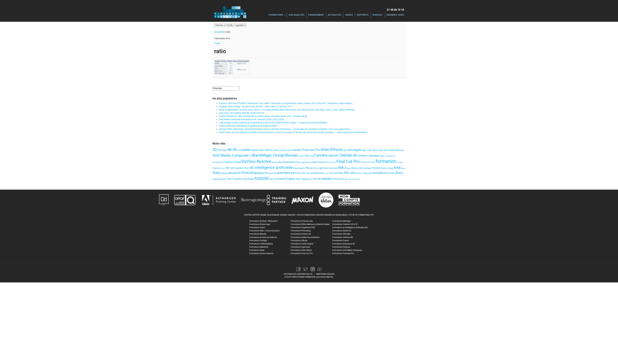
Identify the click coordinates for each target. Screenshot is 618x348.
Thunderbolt (248, 179)
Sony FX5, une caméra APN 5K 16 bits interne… (242, 113)
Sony (399, 173)
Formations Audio (257, 227)
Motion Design (387, 168)
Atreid (380, 150)
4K (229, 149)
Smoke (391, 173)
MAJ (342, 167)
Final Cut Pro (348, 161)
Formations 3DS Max (341, 234)
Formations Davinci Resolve (261, 253)
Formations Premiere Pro (343, 253)
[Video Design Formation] (230, 12)
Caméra (321, 155)
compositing (390, 156)
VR (311, 179)
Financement (316, 15)
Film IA (333, 162)
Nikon (403, 168)
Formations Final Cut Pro (302, 253)
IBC (252, 168)
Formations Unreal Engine (302, 244)
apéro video (367, 150)
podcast (272, 173)
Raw (341, 173)
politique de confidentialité (298, 274)
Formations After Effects (301, 250)
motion (376, 167)
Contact (377, 15)
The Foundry (234, 178)
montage (367, 168)
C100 (300, 156)
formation (386, 161)
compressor (217, 162)
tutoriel (261, 178)
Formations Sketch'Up (258, 247)
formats (400, 162)
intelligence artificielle (274, 167)
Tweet (217, 43)
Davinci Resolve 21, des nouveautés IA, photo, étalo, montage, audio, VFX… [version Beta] (263, 116)
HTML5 (246, 168)
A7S (239, 150)
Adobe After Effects (261, 150)
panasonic (234, 172)
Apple (357, 150)
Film (327, 162)
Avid (402, 150)
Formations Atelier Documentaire (305, 237)
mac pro (333, 168)
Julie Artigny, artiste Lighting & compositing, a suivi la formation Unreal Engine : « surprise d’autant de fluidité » (273, 122)
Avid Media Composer (230, 155)
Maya (348, 168)
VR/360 (317, 179)
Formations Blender (257, 234)
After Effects (332, 149)
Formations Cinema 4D (301, 234)
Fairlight (313, 162)
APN (350, 150)
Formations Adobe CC (341, 231)
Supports (363, 15)
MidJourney (357, 168)
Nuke (216, 173)
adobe (246, 150)
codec (382, 156)
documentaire (286, 162)
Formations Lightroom (300, 247)
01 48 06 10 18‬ (395, 9)
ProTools (334, 173)
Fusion (216, 168)
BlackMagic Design (268, 155)
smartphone (379, 172)
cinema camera (368, 155)
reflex (353, 172)
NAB (397, 168)
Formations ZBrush (299, 240)
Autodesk (394, 150)
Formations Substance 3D (343, 244)
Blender (291, 155)
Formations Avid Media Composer (347, 250)
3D (214, 149)
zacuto (351, 179)
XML (346, 179)
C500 (311, 156)
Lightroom (323, 168)
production (317, 172)
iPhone (309, 168)
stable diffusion (219, 179)
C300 (306, 155)
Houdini (239, 168)
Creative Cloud (232, 162)
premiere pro (286, 173)
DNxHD (274, 162)
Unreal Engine (286, 178)
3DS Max (222, 150)
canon (333, 155)
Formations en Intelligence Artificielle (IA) (350, 227)
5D (234, 149)
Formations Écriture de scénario (263, 237)
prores (326, 173)
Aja (345, 150)
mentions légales (325, 274)
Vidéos (349, 15)
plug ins (263, 173)
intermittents (299, 168)
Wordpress (338, 179)
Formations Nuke (256, 250)
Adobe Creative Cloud (282, 150)
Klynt (315, 168)
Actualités (334, 15)
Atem (375, 150)
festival (321, 162)
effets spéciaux (302, 162)
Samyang (366, 173)
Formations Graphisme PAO (303, 227)
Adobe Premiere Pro (306, 150)
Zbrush (357, 179)
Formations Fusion (340, 240)
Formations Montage (341, 221)
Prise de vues (303, 173)
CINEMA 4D (348, 155)
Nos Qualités (296, 15)
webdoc (326, 179)
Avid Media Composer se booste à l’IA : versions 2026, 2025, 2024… (252, 119)
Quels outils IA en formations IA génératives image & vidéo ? (248, 126)
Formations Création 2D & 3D (345, 224)
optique (224, 173)
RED (346, 172)
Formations (276, 15)
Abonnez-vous (395, 15)
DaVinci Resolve (256, 161)
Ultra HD (272, 179)
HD (228, 167)
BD (250, 156)
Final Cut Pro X (367, 162)
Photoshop (249, 173)
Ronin (359, 173)
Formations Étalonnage (259, 224)
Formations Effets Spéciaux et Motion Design (310, 224)
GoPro (222, 168)
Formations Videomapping (261, 244)
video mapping (302, 179)
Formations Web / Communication (264, 231)
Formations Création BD (342, 237)
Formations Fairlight (258, 240)
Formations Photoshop (301, 231)
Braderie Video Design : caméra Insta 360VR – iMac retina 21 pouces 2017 (255, 106)
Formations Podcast (341, 247)
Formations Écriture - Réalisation (263, 221)
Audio (386, 150)
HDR (232, 168)
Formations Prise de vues (302, 221)
